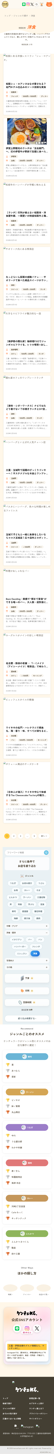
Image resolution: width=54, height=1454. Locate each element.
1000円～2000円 (29, 289)
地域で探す (7, 1403)
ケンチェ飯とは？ (36, 1408)
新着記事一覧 (34, 1398)
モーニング (37, 675)
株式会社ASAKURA (18, 1433)
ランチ (42, 289)
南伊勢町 (14, 349)
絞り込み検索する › (27, 1018)
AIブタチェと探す (36, 1403)
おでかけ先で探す (10, 1413)
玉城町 (13, 478)
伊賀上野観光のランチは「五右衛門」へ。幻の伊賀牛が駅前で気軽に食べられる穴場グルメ (26, 151)
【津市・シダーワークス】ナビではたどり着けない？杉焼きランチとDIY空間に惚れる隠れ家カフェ (26, 409)
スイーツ (14, 289)
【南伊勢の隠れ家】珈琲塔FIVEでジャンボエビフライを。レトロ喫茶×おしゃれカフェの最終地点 (27, 344)
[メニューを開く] (49, 4)
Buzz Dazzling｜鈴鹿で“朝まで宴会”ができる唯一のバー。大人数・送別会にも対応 (26, 602)
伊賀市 (13, 156)
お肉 (13, 160)
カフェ (13, 354)
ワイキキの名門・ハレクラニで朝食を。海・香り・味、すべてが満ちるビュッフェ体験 (26, 731)
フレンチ (14, 96)
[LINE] (17, 1328)
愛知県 (13, 671)
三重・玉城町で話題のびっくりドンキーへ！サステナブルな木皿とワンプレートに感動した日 (26, 473)
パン (13, 740)
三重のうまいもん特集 (12, 1418)
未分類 (13, 736)
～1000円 (26, 547)
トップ (7, 15)
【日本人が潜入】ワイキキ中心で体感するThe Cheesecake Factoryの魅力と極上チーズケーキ (26, 795)
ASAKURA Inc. (45, 1452)
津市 (13, 285)
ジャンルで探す (20, 15)
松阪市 (13, 92)
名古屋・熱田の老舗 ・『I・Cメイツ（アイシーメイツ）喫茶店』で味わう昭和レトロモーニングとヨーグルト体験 (26, 668)
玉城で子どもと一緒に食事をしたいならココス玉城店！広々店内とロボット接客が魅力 (26, 538)
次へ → (44, 836)
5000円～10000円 (29, 96)
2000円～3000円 (26, 160)
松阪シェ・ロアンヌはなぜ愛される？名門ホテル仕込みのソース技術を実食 (26, 85)
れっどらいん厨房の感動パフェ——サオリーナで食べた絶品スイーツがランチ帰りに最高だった (26, 280)
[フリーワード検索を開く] (36, 4)
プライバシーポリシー (38, 1413)
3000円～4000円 (29, 804)
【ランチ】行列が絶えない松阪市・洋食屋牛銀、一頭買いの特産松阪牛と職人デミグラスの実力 (26, 216)
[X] (37, 1328)
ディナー (44, 96)
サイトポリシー (35, 1418)
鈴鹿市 (13, 607)
